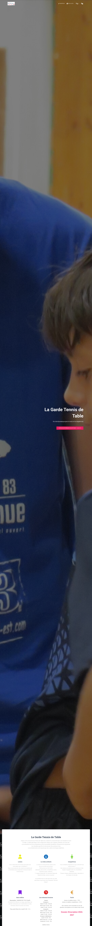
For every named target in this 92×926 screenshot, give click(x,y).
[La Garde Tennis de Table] (11, 3)
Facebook (82, 3)
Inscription (62, 3)
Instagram (77, 3)
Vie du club (70, 3)
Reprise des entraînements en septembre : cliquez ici (70, 428)
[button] (73, 3)
